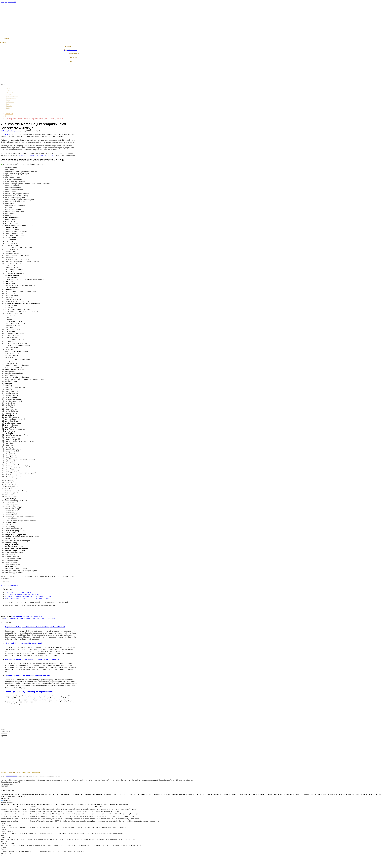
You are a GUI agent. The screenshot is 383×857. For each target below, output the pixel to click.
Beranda (9, 113)
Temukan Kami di (11, 98)
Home (8, 88)
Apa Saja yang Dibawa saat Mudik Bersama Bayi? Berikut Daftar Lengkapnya (34, 659)
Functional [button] (4, 823)
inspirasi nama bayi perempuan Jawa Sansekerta (37, 155)
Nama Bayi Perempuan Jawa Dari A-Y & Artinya (22, 595)
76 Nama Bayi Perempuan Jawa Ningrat (20, 593)
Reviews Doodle (10, 92)
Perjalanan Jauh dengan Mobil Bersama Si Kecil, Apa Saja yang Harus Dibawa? (35, 627)
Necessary (7, 800)
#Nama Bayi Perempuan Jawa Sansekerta (39, 618)
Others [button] (3, 847)
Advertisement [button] (6, 841)
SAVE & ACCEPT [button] (6, 853)
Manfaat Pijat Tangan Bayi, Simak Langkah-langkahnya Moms (29, 692)
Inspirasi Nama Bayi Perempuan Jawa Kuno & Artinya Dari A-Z (28, 596)
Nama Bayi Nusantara (11, 131)
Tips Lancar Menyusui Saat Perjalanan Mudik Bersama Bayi (27, 675)
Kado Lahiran (10, 102)
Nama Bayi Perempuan (9, 585)
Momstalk (9, 94)
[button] (75, 84)
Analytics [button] (4, 835)
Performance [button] (5, 829)
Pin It (40, 616)
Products (8, 90)
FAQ (7, 104)
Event (8, 100)
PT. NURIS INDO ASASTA (11, 776)
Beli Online (9, 106)
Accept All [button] (16, 782)
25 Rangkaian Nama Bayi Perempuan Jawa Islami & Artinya (27, 598)
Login (7, 108)
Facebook (16, 616)
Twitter (24, 616)
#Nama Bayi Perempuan (13, 618)
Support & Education (12, 96)
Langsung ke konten (8, 2)
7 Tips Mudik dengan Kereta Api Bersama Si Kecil (23, 643)
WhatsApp (33, 616)
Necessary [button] (5, 798)
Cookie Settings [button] (6, 782)
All (6, 116)
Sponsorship (36, 772)
